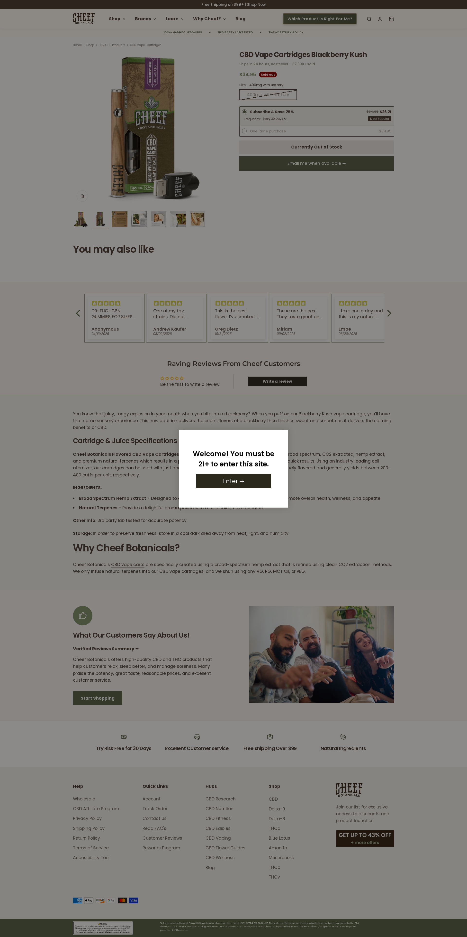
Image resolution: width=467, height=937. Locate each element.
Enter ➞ (233, 481)
